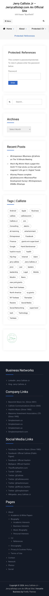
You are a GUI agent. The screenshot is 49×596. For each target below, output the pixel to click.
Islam (35, 256)
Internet (25, 256)
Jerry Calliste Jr (31, 262)
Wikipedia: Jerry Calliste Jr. (19, 494)
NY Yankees (14, 297)
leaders (31, 267)
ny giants (30, 292)
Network (11, 561)
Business (35, 211)
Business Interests (21, 526)
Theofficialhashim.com (18, 468)
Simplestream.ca (15, 420)
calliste (12, 216)
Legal (25, 272)
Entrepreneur (15, 236)
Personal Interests (21, 533)
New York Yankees (17, 287)
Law (20, 267)
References (18, 541)
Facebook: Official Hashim (19, 460)
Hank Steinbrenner (28, 246)
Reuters (13, 302)
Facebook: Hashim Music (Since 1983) (24, 449)
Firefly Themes (29, 591)
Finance (13, 241)
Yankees (13, 318)
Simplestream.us (15, 428)
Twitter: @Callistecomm (18, 479)
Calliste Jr (14, 221)
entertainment (30, 231)
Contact (11, 557)
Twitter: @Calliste (15, 475)
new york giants (16, 282)
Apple (24, 211)
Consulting (14, 226)
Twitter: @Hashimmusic (18, 483)
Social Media (26, 302)
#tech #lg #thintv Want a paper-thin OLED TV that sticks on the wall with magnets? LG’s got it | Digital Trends (25, 166)
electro (26, 226)
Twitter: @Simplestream (18, 490)
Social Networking (17, 308)
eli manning (14, 231)
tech (11, 313)
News (23, 277)
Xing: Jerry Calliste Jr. (17, 384)
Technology (23, 313)
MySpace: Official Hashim (19, 464)
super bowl (34, 308)
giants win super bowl (30, 241)
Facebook (29, 236)
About (10, 512)
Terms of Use (16, 553)
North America (15, 292)
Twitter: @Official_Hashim (19, 486)
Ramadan (28, 297)
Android (13, 211)
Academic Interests (21, 522)
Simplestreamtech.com (18, 431)
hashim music (15, 251)
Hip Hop (13, 256)
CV (12, 538)
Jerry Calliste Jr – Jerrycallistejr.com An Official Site (24, 7)
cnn (24, 221)
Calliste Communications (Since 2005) (24, 405)
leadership (14, 272)
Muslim (13, 277)
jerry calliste (14, 262)
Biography (15, 519)
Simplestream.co (15, 424)
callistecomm (26, 216)
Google (12, 246)
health (28, 251)
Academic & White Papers (21, 515)
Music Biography (20, 530)
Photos (11, 565)
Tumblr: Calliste (15, 471)
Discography (16, 545)
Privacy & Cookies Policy (21, 549)
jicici (11, 267)
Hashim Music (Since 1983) (19, 409)
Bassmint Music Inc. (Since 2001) (22, 402)
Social (11, 569)
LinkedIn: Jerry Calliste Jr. (19, 380)
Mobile (36, 272)
